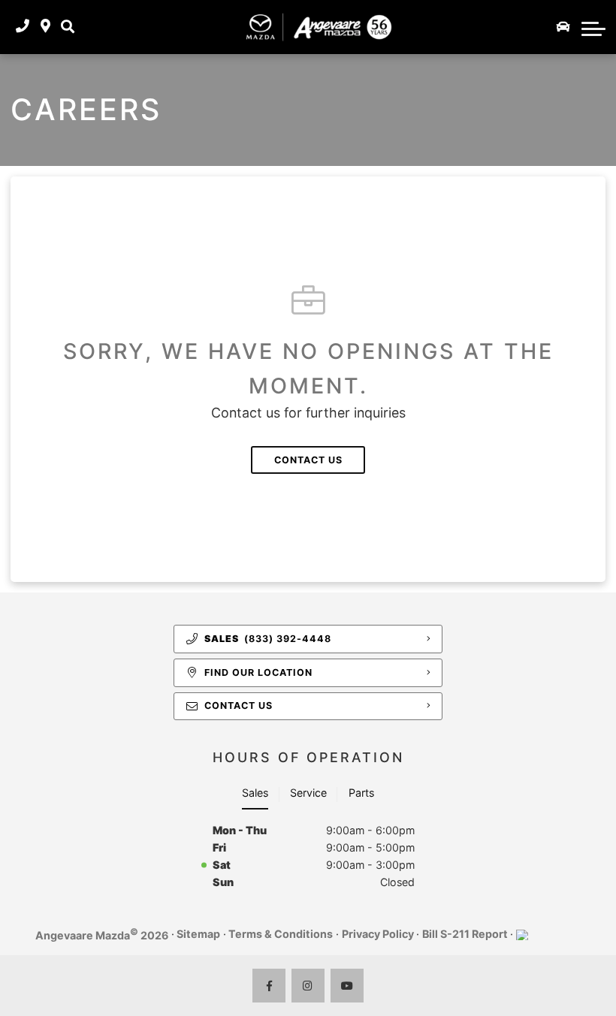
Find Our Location (258, 672)
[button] (68, 27)
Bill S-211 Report (465, 933)
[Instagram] (308, 985)
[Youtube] (347, 985)
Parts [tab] (361, 792)
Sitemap (198, 933)
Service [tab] (308, 792)
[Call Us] (23, 27)
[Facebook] (269, 985)
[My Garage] (563, 27)
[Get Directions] (45, 27)
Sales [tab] (255, 792)
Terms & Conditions (280, 933)
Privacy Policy (378, 933)
